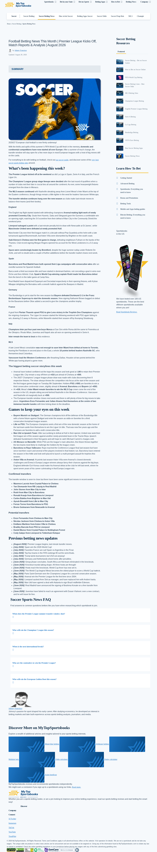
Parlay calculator (110, 759)
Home (9, 24)
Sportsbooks (49, 2)
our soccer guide (62, 160)
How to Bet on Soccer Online (135, 69)
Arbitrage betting (102, 744)
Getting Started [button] (126, 178)
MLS (130, 16)
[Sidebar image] (119, 61)
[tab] (80, 615)
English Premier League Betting (136, 109)
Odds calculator (61, 759)
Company (144, 2)
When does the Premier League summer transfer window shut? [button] (38, 614)
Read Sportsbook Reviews (126, 312)
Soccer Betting (28, 16)
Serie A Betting (130, 117)
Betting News (131, 2)
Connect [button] (12, 815)
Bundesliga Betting (131, 132)
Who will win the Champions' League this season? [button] (33, 630)
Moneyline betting (51, 744)
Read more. (76, 787)
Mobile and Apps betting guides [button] (132, 209)
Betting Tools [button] (125, 204)
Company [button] (12, 810)
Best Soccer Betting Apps (134, 148)
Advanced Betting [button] (127, 184)
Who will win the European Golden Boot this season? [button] (34, 679)
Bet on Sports (84, 2)
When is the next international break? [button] (28, 647)
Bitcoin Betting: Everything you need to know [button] (132, 216)
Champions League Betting (134, 101)
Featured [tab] (121, 51)
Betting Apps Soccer (84, 16)
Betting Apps (100, 2)
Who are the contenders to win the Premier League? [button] (34, 663)
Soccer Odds (101, 16)
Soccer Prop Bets (117, 16)
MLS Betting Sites (131, 93)
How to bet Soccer (66, 16)
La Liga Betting (130, 125)
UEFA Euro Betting (132, 140)
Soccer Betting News (46, 16)
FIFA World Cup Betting (133, 77)
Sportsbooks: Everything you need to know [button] (131, 190)
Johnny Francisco (21, 50)
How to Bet (115, 2)
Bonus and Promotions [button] (129, 198)
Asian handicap (50, 775)
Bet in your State (66, 2)
